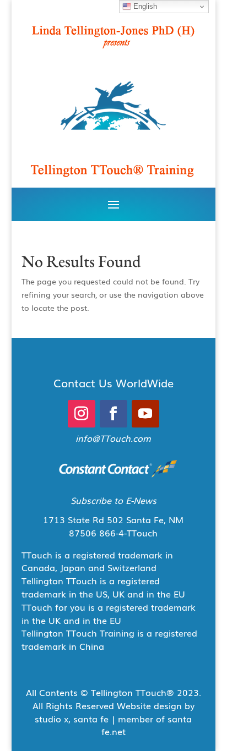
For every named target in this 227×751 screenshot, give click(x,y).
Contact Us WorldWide (113, 382)
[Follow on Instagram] (81, 413)
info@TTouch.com (113, 438)
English (144, 6)
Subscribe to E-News (113, 500)
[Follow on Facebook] (113, 413)
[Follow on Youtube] (145, 413)
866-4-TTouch (128, 532)
